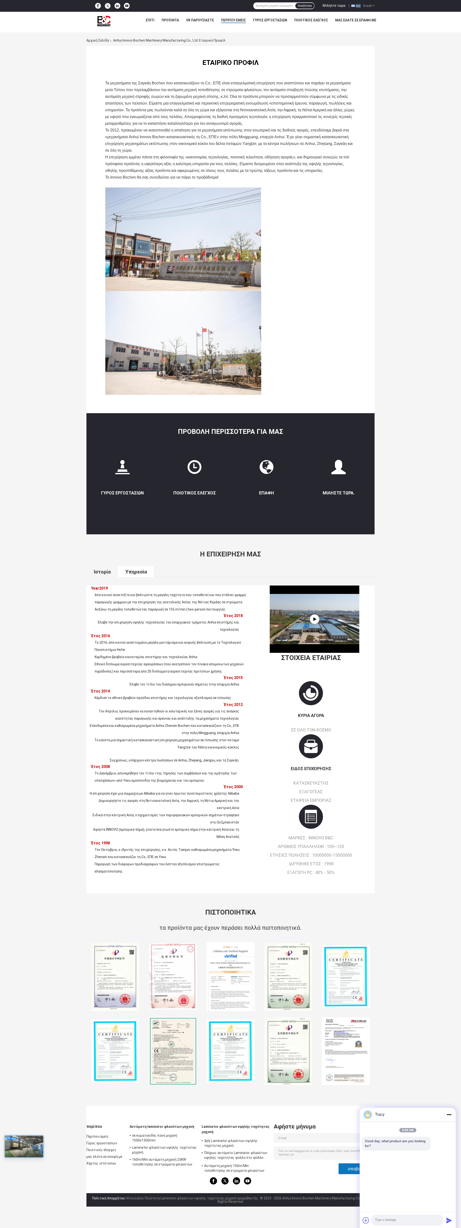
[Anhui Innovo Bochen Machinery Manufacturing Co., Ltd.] (104, 21)
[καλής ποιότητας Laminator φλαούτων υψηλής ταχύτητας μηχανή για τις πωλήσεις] (115, 976)
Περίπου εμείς (233, 20)
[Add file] (366, 1220)
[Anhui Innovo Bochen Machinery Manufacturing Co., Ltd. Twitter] (107, 6)
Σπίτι (150, 20)
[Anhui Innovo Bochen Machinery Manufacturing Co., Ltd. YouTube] (126, 6)
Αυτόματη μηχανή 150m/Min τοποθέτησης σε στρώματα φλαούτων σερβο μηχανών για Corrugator (234, 1169)
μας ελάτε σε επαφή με (355, 20)
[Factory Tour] (122, 469)
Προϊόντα (170, 20)
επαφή (266, 492)
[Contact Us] (267, 469)
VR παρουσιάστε (200, 20)
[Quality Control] (194, 469)
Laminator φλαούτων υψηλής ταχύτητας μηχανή (164, 1150)
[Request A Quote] (339, 467)
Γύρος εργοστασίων (270, 20)
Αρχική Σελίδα (97, 40)
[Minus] (449, 1114)
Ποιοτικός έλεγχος (311, 20)
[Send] (449, 1220)
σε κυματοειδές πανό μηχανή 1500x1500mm (154, 1138)
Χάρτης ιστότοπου (101, 1163)
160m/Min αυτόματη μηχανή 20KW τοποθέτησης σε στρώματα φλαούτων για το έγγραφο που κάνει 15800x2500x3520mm (162, 1163)
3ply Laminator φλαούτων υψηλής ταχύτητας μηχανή (231, 1143)
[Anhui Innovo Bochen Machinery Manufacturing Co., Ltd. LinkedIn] (117, 6)
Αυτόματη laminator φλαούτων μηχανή (162, 1126)
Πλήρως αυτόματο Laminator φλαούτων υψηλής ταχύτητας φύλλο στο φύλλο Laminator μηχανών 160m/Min (235, 1156)
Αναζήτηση (305, 5)
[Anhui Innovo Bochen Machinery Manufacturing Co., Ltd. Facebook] (98, 6)
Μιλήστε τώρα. (334, 5)
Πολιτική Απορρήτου (108, 1198)
